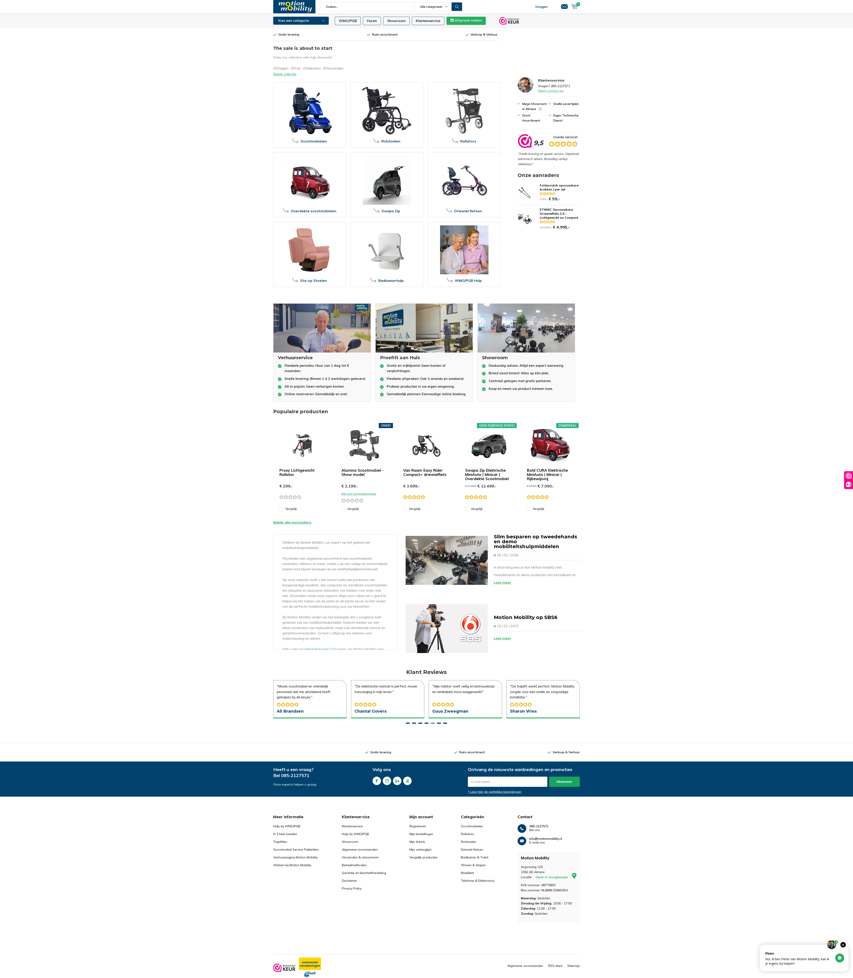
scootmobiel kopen (313, 649)
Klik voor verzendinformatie (358, 493)
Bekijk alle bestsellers (292, 522)
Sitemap (573, 966)
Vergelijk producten (423, 857)
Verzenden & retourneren (360, 857)
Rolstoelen (468, 842)
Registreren (417, 826)
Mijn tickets (417, 842)
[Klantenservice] (564, 6)
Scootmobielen (472, 826)
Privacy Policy (352, 888)
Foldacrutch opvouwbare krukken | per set (559, 187)
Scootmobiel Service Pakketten (296, 850)
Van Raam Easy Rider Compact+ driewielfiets (424, 472)
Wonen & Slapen (473, 865)
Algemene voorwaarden (360, 850)
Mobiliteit (467, 873)
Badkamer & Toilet (474, 857)
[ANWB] (310, 968)
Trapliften (280, 842)
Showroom (396, 20)
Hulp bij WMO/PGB (286, 826)
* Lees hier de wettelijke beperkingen (494, 792)
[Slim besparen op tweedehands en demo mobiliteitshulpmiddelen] (447, 560)
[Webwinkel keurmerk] (284, 968)
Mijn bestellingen (421, 834)
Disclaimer (349, 881)
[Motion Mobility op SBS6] (447, 628)
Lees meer (502, 582)
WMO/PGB (348, 20)
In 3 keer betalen (285, 834)
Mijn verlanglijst (420, 850)
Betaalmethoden (354, 865)
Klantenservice (428, 20)
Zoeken (457, 6)
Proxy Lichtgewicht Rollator (297, 472)
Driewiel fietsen (472, 850)
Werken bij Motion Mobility (292, 865)
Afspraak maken (468, 20)
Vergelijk (291, 509)
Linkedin (397, 781)
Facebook (377, 781)
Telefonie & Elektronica (477, 881)
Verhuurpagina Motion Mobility (295, 857)
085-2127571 (295, 775)
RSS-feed (555, 966)
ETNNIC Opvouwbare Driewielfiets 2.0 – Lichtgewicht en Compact (559, 214)
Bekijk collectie (285, 74)
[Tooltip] (540, 109)
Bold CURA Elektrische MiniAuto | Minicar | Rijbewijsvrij (547, 474)
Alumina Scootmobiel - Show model (362, 472)
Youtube (407, 781)
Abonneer (564, 782)
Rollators (467, 834)
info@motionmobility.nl (545, 839)
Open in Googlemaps (552, 877)
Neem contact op (551, 91)
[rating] (525, 141)
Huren (372, 20)
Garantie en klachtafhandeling (364, 873)
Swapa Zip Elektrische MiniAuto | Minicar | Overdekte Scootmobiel (487, 474)
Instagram (387, 781)
